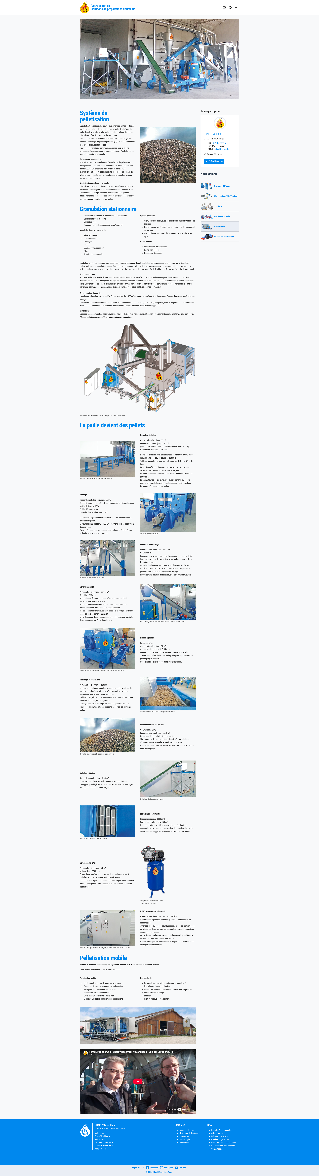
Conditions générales (220, 1139)
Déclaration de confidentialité (223, 1142)
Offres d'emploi (217, 1133)
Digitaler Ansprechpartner (222, 1130)
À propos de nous (186, 1130)
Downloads (184, 1142)
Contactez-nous (217, 1149)
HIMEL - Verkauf (212, 133)
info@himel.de (101, 1148)
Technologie (184, 1139)
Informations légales (220, 1136)
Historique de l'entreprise (189, 1133)
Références (184, 1136)
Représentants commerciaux (223, 1145)
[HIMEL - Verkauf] (220, 123)
